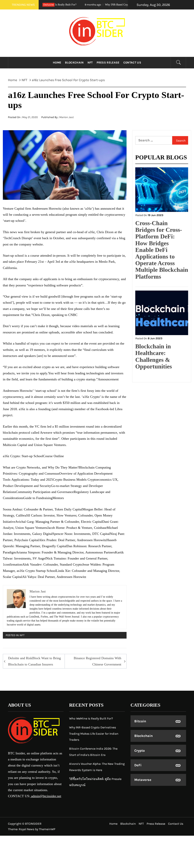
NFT (90, 62)
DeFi (138, 765)
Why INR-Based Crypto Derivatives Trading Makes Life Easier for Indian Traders (93, 733)
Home (57, 62)
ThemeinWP (47, 829)
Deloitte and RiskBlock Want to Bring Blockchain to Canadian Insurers (34, 661)
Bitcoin (140, 721)
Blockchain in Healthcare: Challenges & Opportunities (153, 356)
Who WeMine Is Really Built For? (91, 718)
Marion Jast (66, 117)
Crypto (139, 750)
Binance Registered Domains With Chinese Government (97, 661)
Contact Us (132, 62)
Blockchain (74, 62)
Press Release (108, 62)
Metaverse (142, 780)
